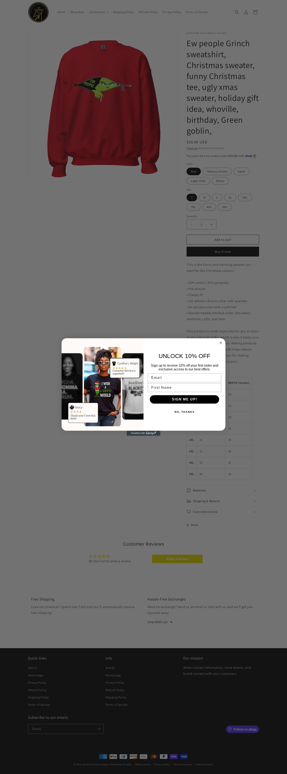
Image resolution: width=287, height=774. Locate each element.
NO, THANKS (185, 412)
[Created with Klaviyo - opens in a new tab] (143, 433)
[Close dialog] (220, 342)
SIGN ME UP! (184, 399)
